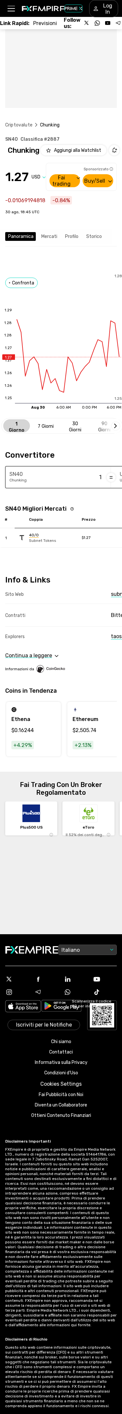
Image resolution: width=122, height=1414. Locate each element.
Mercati (49, 236)
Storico (94, 236)
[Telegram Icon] (46, 992)
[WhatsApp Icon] (76, 992)
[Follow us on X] (87, 23)
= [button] (111, 477)
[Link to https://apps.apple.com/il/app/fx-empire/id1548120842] (23, 1007)
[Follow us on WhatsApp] (97, 23)
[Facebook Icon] (46, 979)
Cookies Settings (61, 1084)
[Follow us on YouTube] (108, 23)
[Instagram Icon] (17, 992)
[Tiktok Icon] (105, 992)
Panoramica (21, 236)
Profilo (71, 236)
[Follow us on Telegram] (118, 23)
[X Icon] (17, 979)
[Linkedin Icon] (76, 979)
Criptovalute (19, 125)
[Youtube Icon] (105, 979)
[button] (11, 9)
